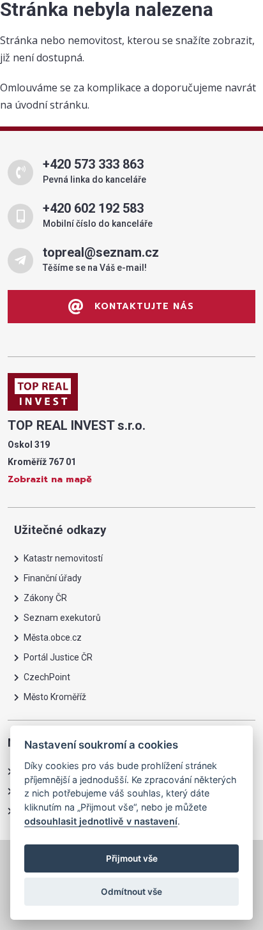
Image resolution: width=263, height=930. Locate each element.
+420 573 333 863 (93, 164)
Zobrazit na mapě (50, 479)
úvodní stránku (51, 105)
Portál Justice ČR (58, 657)
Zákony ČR (45, 598)
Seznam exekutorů (62, 618)
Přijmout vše (132, 858)
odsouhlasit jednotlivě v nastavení (100, 821)
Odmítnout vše (131, 892)
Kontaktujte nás (142, 306)
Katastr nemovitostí (63, 558)
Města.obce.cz (53, 637)
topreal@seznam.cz (101, 252)
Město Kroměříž (55, 697)
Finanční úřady (53, 578)
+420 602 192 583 (93, 208)
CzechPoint (47, 677)
